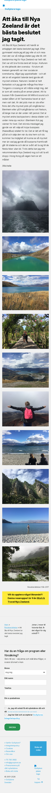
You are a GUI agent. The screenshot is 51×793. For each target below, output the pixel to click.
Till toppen (37, 780)
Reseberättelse (10, 628)
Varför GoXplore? (13, 743)
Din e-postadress (12, 698)
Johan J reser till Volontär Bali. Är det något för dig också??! (39, 629)
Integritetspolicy (12, 745)
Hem (6, 625)
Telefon (7, 688)
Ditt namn (8, 678)
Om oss (9, 754)
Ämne (7, 668)
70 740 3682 (11, 760)
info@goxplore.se (13, 762)
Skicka (12, 727)
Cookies (9, 748)
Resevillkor (10, 751)
